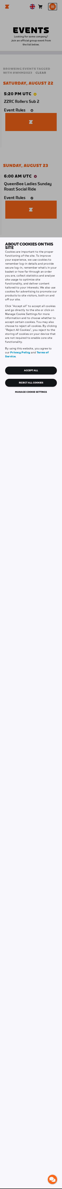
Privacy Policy (20, 352)
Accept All (31, 370)
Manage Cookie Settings (31, 392)
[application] (52, 1179)
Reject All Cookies (31, 383)
